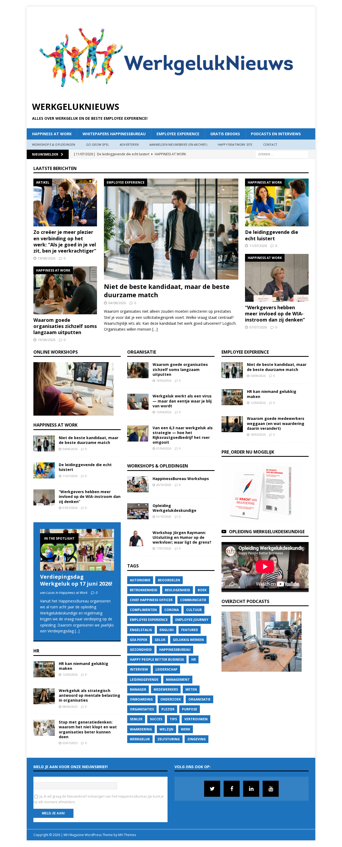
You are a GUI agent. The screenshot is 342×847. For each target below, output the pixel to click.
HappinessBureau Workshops (181, 478)
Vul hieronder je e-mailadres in (59, 779)
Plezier (167, 709)
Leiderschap (166, 669)
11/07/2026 (258, 245)
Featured (189, 630)
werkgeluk (140, 739)
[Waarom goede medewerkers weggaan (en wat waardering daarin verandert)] (232, 424)
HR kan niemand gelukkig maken (83, 666)
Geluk (160, 639)
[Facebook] (232, 789)
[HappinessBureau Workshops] (138, 484)
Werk (185, 729)
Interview (139, 669)
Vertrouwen (196, 719)
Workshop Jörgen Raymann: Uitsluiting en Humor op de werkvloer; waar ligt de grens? (182, 537)
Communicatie (193, 600)
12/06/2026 (70, 674)
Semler (136, 719)
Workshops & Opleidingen (53, 144)
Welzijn (166, 729)
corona (171, 610)
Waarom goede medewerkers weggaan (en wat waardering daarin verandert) (275, 423)
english (167, 630)
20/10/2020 (163, 485)
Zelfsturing (168, 739)
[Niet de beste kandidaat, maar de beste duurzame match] (171, 229)
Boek (202, 590)
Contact (270, 144)
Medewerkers (166, 689)
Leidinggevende (144, 679)
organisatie (199, 699)
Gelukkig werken (188, 639)
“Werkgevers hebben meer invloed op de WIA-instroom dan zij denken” (275, 313)
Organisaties (142, 709)
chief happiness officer (151, 600)
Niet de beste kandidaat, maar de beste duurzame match (167, 290)
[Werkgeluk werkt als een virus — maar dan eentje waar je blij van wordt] (138, 402)
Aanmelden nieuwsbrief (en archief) (178, 144)
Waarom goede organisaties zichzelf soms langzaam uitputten (65, 326)
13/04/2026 (163, 412)
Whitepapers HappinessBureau (114, 133)
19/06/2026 (46, 258)
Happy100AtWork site (235, 144)
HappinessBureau (175, 649)
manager (138, 689)
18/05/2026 (258, 434)
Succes (156, 719)
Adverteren (129, 144)
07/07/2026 (258, 327)
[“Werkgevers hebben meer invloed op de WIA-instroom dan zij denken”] (277, 278)
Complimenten (143, 610)
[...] (77, 630)
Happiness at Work (52, 133)
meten (191, 689)
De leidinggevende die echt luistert (271, 235)
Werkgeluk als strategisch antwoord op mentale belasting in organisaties (89, 695)
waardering (141, 729)
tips (173, 719)
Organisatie (141, 352)
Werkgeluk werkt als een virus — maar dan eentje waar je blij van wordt (182, 400)
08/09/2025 (70, 707)
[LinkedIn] (251, 789)
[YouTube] (271, 789)
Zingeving (196, 739)
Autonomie (140, 580)
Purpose (189, 709)
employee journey (191, 619)
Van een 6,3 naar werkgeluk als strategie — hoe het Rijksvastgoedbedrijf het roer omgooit (183, 435)
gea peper (138, 639)
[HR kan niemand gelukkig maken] (44, 669)
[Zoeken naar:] (282, 153)
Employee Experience (178, 133)
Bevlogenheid (177, 590)
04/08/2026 (117, 302)
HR (36, 651)
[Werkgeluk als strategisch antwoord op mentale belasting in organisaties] (44, 696)
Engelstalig (141, 630)
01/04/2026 (163, 448)
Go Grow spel (97, 144)
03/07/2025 (70, 743)
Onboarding (141, 699)
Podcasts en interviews (276, 133)
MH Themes (127, 835)
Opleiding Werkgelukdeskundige (174, 508)
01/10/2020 (163, 517)
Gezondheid (141, 649)
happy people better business (157, 659)
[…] (155, 329)
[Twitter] (212, 789)
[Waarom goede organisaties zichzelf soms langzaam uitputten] (65, 290)
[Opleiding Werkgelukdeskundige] (138, 511)
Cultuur (194, 610)
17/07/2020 (163, 548)
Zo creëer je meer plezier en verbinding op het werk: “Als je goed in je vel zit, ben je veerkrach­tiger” (64, 241)
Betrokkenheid (143, 590)
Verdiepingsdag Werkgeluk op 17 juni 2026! (76, 580)
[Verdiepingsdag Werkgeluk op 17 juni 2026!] (77, 550)
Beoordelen (169, 580)
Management (178, 679)
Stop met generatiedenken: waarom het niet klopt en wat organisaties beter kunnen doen (88, 729)
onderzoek (170, 699)
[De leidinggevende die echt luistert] (277, 202)
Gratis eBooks (225, 133)
